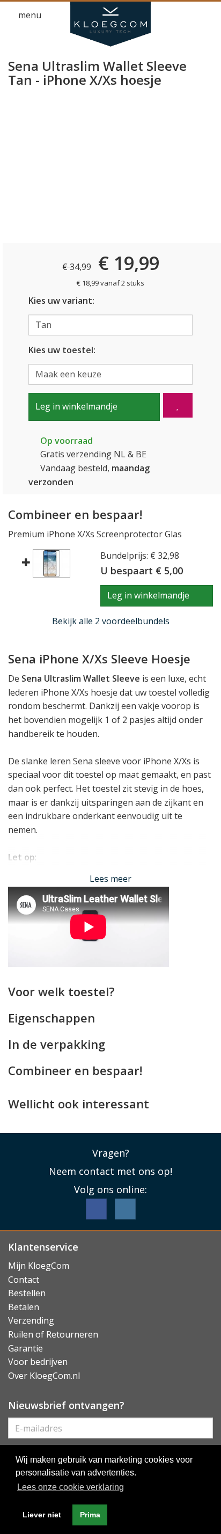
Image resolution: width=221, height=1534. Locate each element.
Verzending (31, 1320)
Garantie (25, 1348)
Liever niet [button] (42, 1514)
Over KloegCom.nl (44, 1376)
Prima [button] (90, 1514)
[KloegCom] (110, 24)
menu (28, 15)
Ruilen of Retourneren (53, 1334)
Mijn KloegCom (38, 1266)
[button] (186, 15)
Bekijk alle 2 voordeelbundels (111, 621)
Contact (23, 1279)
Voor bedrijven (38, 1362)
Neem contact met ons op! (110, 1171)
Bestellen (27, 1293)
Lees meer (110, 879)
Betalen (23, 1307)
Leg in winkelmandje (76, 406)
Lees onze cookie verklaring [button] (70, 1487)
